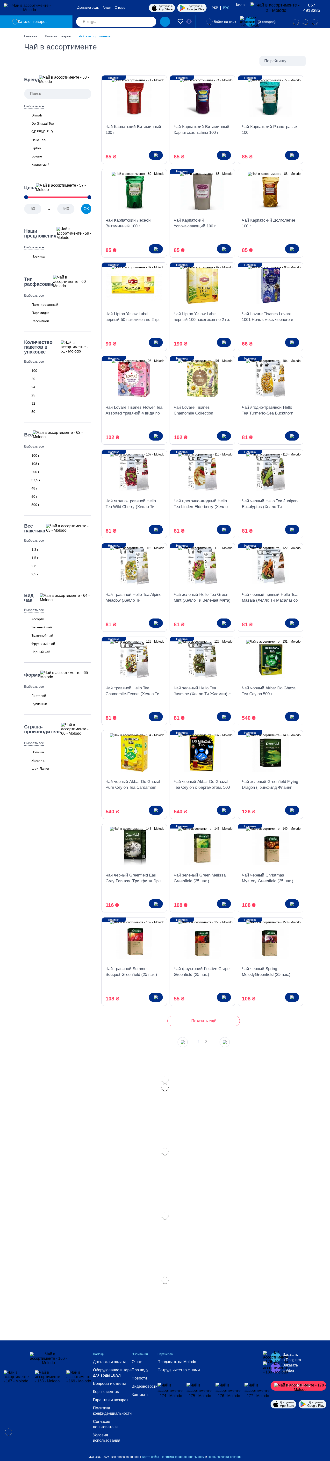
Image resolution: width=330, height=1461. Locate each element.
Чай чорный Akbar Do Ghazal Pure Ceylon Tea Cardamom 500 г (133, 784)
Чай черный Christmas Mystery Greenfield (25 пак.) (267, 878)
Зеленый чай (41, 627)
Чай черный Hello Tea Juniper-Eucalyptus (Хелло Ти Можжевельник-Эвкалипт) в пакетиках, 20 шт (270, 504)
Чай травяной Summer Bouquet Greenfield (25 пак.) (131, 971)
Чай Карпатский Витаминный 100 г (133, 129)
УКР (215, 8)
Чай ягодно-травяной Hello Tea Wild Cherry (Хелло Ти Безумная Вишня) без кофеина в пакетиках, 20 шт (132, 504)
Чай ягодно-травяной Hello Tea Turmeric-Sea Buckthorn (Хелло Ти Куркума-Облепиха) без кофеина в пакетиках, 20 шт (267, 410)
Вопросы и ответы (109, 1383)
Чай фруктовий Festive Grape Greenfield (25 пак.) (202, 971)
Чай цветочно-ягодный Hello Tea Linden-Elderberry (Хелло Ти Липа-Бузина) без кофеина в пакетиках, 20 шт (202, 504)
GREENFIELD (42, 132)
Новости (139, 1378)
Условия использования (106, 1437)
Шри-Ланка (40, 768)
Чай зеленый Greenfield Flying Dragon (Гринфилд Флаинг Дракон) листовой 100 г (270, 784)
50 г (34, 496)
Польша (37, 752)
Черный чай (40, 652)
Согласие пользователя (105, 1424)
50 (33, 412)
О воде (120, 7)
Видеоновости (145, 1386)
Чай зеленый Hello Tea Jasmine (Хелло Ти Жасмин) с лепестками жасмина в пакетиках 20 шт (202, 691)
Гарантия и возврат (110, 1400)
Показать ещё (203, 1021)
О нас (137, 1362)
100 (34, 371)
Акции (107, 7)
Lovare (36, 156)
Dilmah (36, 115)
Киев (240, 5)
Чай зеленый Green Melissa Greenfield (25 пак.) (200, 878)
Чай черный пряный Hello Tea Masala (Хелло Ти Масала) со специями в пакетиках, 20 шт (270, 597)
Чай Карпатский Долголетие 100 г (268, 223)
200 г (35, 472)
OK (86, 209)
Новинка (38, 256)
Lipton (36, 148)
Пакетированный (44, 304)
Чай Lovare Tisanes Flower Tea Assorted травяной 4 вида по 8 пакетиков (134, 410)
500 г (35, 505)
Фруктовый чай (43, 644)
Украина (37, 760)
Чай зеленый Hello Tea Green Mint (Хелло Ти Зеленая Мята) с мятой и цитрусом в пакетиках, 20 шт (202, 597)
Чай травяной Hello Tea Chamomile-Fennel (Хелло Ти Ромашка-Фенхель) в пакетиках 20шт (132, 691)
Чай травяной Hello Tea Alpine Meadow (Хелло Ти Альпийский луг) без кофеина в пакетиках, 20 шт (134, 597)
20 (33, 379)
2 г (33, 566)
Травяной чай (42, 635)
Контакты (140, 1395)
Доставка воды (88, 7)
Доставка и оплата (109, 1362)
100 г (35, 455)
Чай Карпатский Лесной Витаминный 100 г (128, 223)
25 (33, 395)
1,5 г (34, 558)
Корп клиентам (106, 1392)
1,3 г (34, 549)
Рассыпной (40, 321)
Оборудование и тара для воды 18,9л (112, 1372)
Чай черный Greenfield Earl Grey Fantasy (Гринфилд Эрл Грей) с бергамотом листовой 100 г (134, 878)
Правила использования (225, 1457)
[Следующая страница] (224, 1042)
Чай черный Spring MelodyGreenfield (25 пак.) (266, 971)
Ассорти (37, 619)
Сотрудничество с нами (179, 1370)
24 (33, 387)
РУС (226, 8)
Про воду (140, 1370)
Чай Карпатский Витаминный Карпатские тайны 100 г (201, 129)
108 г (35, 464)
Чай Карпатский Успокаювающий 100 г (195, 223)
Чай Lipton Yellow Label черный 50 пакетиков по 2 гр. (133, 317)
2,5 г (34, 574)
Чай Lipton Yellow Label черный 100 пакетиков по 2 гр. (202, 317)
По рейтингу (275, 61)
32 (33, 403)
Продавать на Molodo (177, 1362)
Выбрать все (34, 106)
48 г (34, 488)
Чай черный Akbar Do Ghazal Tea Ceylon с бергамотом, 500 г (202, 784)
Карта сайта (150, 1457)
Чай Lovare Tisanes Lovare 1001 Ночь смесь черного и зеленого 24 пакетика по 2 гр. (269, 317)
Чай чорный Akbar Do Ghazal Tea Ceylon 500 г (269, 691)
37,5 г (35, 480)
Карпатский (40, 164)
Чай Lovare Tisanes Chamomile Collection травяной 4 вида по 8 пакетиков (194, 410)
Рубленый (39, 704)
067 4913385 (311, 8)
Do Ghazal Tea (42, 123)
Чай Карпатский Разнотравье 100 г (269, 129)
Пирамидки (40, 313)
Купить (156, 155)
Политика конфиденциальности (112, 1410)
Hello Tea (38, 140)
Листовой (38, 696)
